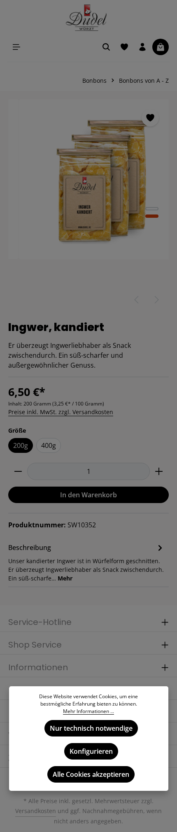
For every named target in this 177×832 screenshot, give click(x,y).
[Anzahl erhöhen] (159, 471)
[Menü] (16, 47)
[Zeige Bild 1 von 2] (151, 208)
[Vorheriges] (137, 299)
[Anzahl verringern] (18, 471)
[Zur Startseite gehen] (89, 18)
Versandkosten (35, 811)
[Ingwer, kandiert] (89, 179)
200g (20, 445)
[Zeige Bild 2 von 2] (151, 216)
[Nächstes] (156, 299)
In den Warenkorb (88, 494)
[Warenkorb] (160, 47)
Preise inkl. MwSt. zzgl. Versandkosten (60, 412)
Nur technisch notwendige (91, 728)
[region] (88, 205)
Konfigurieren (91, 751)
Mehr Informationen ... (88, 711)
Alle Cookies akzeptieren (91, 774)
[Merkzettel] (124, 47)
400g (48, 445)
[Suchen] (106, 47)
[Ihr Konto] (142, 47)
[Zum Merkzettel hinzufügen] (150, 117)
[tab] (86, 562)
